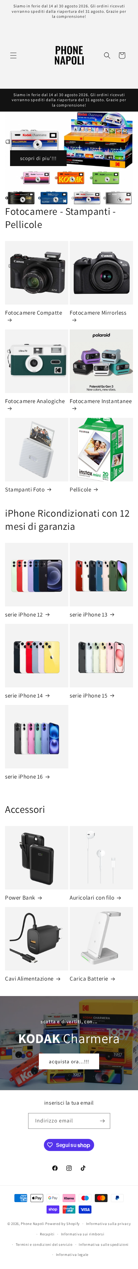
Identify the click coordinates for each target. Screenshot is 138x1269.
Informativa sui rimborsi (83, 1234)
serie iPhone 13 (89, 614)
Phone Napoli (32, 1223)
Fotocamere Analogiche (35, 401)
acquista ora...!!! (69, 1061)
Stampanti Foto (25, 489)
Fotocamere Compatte (33, 312)
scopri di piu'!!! (38, 158)
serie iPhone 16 (24, 776)
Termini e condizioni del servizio (44, 1244)
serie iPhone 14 (24, 695)
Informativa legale (72, 1254)
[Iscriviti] (102, 1121)
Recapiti (47, 1234)
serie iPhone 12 (24, 614)
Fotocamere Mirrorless (98, 312)
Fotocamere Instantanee (101, 401)
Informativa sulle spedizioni (104, 1244)
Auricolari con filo (92, 897)
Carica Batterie (89, 978)
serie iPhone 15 (89, 695)
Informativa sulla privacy (108, 1223)
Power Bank (20, 897)
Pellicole (80, 489)
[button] (13, 55)
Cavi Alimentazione (29, 978)
